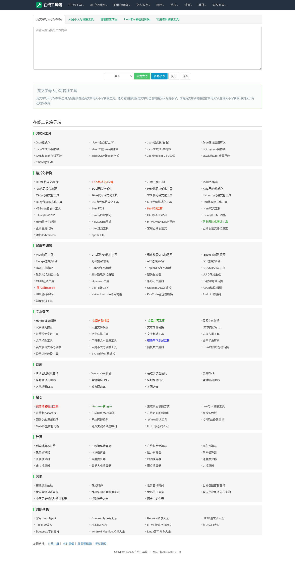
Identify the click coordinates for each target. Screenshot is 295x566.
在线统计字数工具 (47, 333)
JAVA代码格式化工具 (105, 195)
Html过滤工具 (100, 228)
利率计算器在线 (46, 445)
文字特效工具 (44, 340)
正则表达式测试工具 (215, 221)
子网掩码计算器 (101, 445)
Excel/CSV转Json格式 (105, 155)
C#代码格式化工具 (47, 195)
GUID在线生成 (45, 281)
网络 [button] (159, 5)
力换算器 (208, 465)
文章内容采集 (156, 320)
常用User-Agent (46, 518)
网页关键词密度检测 (104, 426)
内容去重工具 (211, 333)
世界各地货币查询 (47, 492)
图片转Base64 (45, 287)
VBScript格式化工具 (48, 208)
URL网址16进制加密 (104, 254)
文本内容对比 (211, 327)
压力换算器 (154, 452)
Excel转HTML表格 (214, 215)
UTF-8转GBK (100, 287)
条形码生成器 (155, 281)
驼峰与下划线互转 (158, 340)
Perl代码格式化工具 (215, 201)
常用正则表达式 (157, 228)
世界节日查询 (155, 492)
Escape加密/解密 (46, 261)
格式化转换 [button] (97, 5)
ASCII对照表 (99, 524)
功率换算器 (210, 452)
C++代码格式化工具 (159, 201)
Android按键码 (212, 294)
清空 (185, 76)
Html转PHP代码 (101, 215)
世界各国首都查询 (214, 485)
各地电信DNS (100, 380)
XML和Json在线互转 (49, 155)
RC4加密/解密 (45, 267)
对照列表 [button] (219, 5)
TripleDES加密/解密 (159, 267)
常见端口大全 (211, 524)
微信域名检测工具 (47, 406)
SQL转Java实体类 (214, 149)
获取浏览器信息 (157, 373)
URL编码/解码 (45, 294)
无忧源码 (101, 543)
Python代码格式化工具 (217, 195)
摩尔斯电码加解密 (103, 274)
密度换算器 (154, 465)
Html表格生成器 (46, 221)
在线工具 (53, 543)
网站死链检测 (100, 419)
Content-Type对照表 (104, 518)
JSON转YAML (45, 162)
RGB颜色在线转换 (103, 353)
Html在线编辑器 (46, 320)
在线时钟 (97, 485)
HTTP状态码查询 (158, 426)
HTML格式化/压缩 (47, 182)
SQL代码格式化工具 (159, 195)
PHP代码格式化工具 (159, 188)
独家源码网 (85, 543)
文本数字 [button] (142, 5)
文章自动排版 (100, 320)
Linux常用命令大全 (159, 531)
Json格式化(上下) (103, 142)
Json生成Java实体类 (105, 149)
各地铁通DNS (44, 386)
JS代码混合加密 (46, 188)
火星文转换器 (100, 327)
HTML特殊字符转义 (159, 524)
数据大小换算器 (101, 465)
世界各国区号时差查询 (106, 492)
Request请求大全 (158, 518)
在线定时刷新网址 (158, 413)
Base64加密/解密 (214, 254)
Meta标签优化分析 (47, 426)
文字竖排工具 (100, 333)
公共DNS (208, 373)
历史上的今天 (155, 498)
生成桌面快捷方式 (158, 406)
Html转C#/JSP (45, 215)
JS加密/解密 (210, 182)
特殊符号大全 (100, 498)
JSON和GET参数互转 (216, 155)
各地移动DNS (211, 380)
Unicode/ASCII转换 (159, 287)
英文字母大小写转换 (49, 19)
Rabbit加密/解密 (102, 267)
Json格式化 (43, 142)
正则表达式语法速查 (215, 228)
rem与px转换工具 (214, 406)
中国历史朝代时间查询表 (51, 498)
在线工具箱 (53, 5)
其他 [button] (201, 5)
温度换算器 (99, 459)
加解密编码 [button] (120, 5)
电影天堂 (68, 543)
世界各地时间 (155, 485)
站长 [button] (173, 5)
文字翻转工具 (155, 333)
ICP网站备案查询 (213, 419)
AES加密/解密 (156, 261)
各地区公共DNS (46, 380)
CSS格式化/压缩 (102, 182)
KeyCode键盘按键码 (160, 294)
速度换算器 (210, 459)
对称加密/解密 (100, 261)
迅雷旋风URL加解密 (159, 254)
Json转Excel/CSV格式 (161, 155)
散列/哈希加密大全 (47, 274)
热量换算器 (43, 452)
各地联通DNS (155, 380)
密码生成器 (154, 274)
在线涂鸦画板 (44, 485)
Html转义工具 (212, 208)
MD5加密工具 (44, 254)
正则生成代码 (44, 228)
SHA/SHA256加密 (214, 267)
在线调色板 (210, 413)
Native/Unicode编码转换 (107, 294)
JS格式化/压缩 (156, 182)
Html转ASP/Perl (157, 215)
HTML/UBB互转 (101, 221)
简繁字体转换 (211, 320)
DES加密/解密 (211, 261)
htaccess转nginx (102, 406)
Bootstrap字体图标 (47, 531)
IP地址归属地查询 (47, 373)
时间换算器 (154, 459)
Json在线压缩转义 (214, 142)
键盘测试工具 (44, 301)
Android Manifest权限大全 (108, 531)
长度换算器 (43, 459)
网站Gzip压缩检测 (47, 419)
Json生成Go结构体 (159, 149)
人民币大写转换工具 (81, 19)
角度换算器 (43, 465)
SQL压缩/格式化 (102, 188)
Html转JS (98, 208)
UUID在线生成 (212, 274)
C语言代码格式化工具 (105, 201)
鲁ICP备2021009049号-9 (166, 551)
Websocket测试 (101, 373)
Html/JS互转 (155, 208)
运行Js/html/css (46, 235)
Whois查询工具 (157, 419)
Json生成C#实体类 (48, 149)
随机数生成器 (109, 19)
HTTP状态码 (44, 524)
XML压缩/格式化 (213, 188)
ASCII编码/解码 (212, 287)
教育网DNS (99, 386)
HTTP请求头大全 (213, 518)
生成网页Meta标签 (103, 413)
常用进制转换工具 (167, 19)
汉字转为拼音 (44, 327)
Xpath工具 (98, 235)
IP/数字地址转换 (213, 281)
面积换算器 (210, 445)
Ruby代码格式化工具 (49, 201)
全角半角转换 (211, 340)
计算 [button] (187, 5)
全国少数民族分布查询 (217, 492)
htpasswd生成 (100, 281)
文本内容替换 (155, 327)
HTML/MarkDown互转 (161, 221)
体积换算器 (99, 452)
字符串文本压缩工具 (104, 340)
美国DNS (153, 386)
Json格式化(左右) (158, 142)
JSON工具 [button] (75, 5)
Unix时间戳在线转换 (137, 19)
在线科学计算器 (157, 445)
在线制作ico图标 (46, 413)
